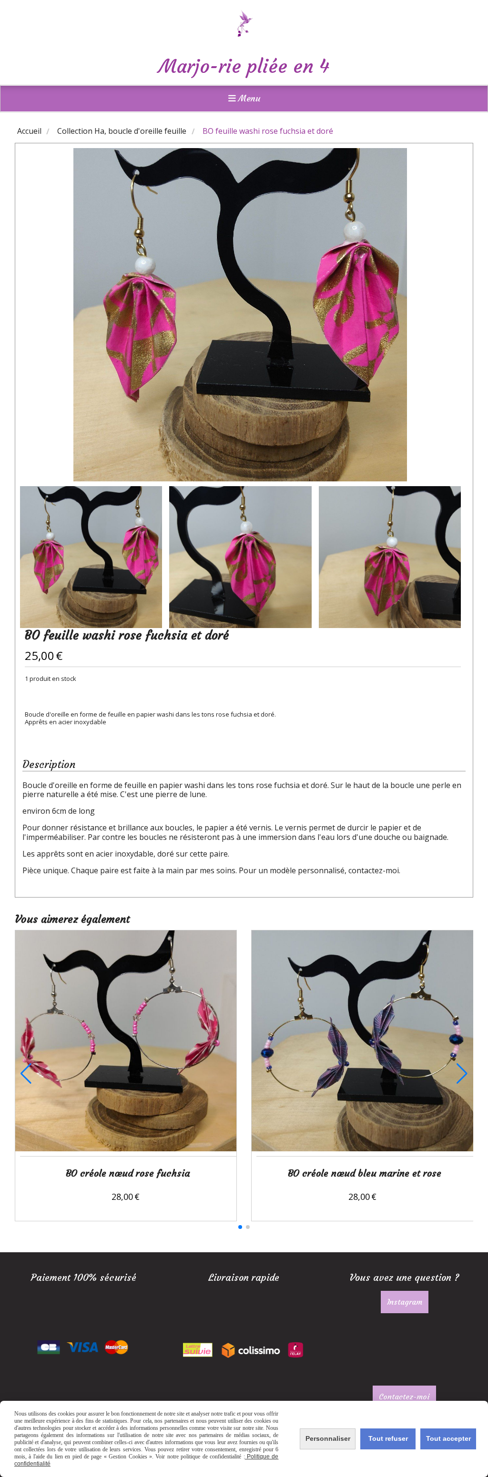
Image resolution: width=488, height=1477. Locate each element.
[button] (240, 1227)
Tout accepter (448, 1438)
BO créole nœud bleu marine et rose (364, 1173)
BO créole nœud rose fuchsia (128, 1173)
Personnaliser (327, 1438)
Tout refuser (388, 1438)
